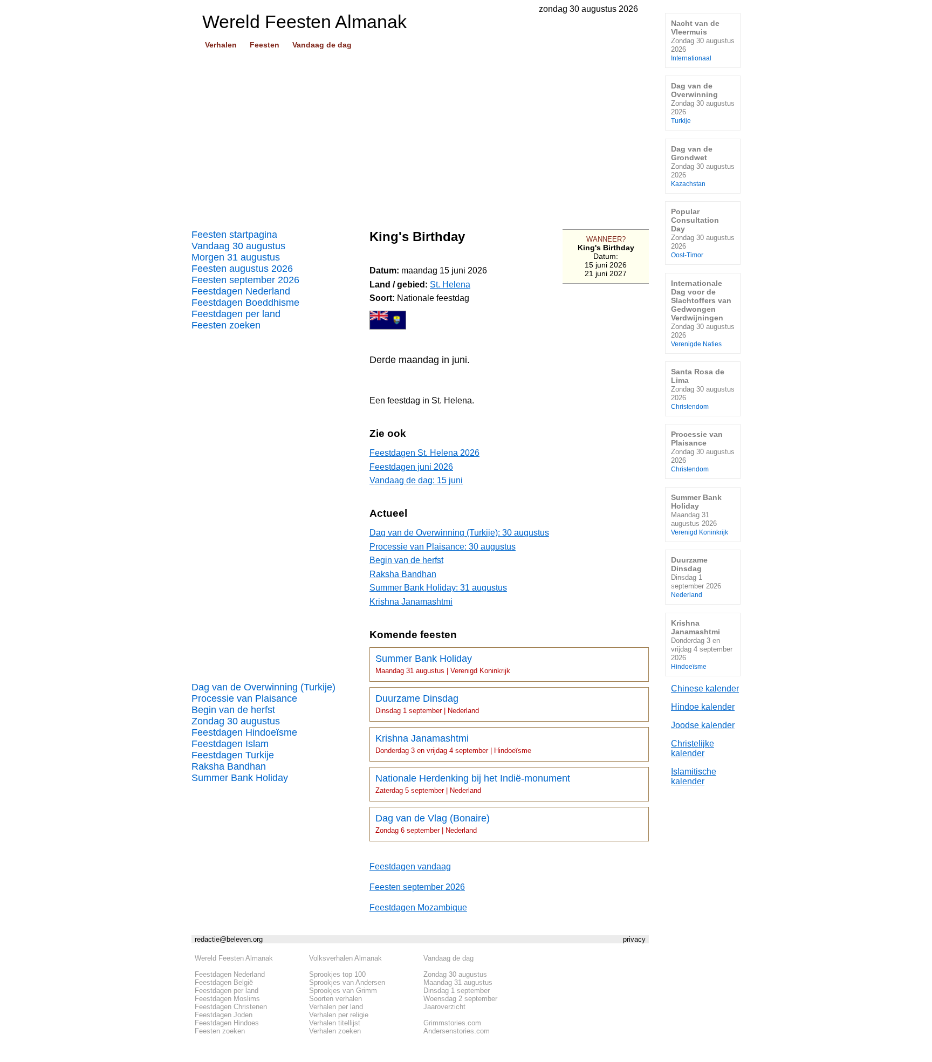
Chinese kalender (705, 688)
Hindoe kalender (703, 706)
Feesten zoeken (226, 325)
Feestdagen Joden (223, 1015)
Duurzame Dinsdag (427, 704)
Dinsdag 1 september (456, 990)
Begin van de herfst (233, 709)
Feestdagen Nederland (240, 291)
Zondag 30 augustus (235, 721)
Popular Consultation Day (703, 232)
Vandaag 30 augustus (238, 246)
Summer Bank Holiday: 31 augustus (438, 587)
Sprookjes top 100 (337, 974)
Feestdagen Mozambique (418, 907)
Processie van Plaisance (244, 698)
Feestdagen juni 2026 (411, 466)
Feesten (264, 44)
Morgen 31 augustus (235, 257)
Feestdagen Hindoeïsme (244, 732)
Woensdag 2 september (460, 999)
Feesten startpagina (234, 234)
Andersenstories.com (456, 1031)
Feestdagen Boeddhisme (245, 302)
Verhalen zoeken (335, 1031)
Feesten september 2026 (245, 280)
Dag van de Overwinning (703, 102)
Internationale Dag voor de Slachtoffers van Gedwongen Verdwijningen (703, 313)
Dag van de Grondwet (703, 166)
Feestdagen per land (235, 314)
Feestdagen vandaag (410, 866)
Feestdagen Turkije (232, 755)
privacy (634, 939)
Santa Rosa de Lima (703, 388)
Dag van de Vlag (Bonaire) (432, 823)
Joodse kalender (703, 725)
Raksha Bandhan (228, 766)
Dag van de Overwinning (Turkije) (263, 687)
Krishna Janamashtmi (411, 601)
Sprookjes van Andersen (347, 982)
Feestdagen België (224, 982)
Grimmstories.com (452, 1023)
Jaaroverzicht (444, 1007)
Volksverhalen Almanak (345, 958)
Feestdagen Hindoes (227, 1023)
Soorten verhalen (335, 999)
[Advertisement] (420, 135)
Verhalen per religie (338, 1015)
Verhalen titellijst (334, 1023)
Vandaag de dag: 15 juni (416, 480)
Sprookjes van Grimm (343, 990)
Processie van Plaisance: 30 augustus (442, 546)
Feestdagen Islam (230, 743)
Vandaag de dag (322, 44)
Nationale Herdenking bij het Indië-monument (472, 783)
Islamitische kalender (693, 776)
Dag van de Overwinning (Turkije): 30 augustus (459, 532)
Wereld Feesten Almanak (234, 958)
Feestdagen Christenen (231, 1007)
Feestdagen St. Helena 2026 (424, 452)
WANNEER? (606, 239)
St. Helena (450, 284)
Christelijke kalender (692, 748)
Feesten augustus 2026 (242, 268)
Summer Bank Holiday (239, 777)
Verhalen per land (336, 1007)
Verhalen (221, 44)
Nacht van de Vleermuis (703, 40)
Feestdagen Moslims (227, 999)
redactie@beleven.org (229, 939)
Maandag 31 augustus (457, 982)
